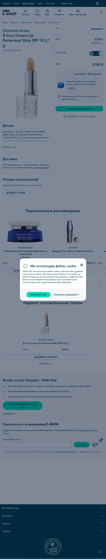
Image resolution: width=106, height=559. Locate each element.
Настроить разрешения (65, 294)
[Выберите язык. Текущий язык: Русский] (81, 265)
